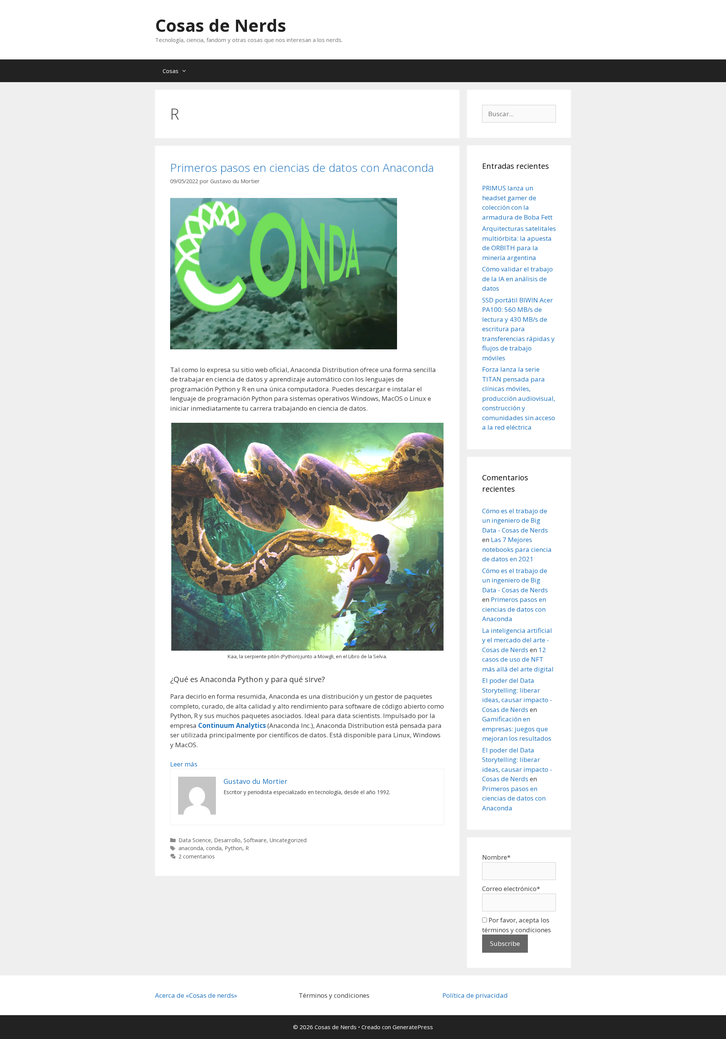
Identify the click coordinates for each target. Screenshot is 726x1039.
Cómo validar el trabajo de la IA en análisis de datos (517, 279)
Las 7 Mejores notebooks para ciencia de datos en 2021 (517, 549)
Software (255, 840)
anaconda (190, 848)
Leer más (183, 764)
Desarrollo (227, 840)
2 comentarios (196, 856)
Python (233, 848)
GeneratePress (412, 1027)
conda (214, 848)
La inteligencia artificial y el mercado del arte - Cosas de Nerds (517, 640)
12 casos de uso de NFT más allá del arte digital (518, 659)
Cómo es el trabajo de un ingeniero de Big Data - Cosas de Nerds (515, 520)
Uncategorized (288, 840)
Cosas (170, 71)
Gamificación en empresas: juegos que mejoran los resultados (516, 729)
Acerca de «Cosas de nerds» (196, 995)
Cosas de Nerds (220, 25)
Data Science (194, 840)
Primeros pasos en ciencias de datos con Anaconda (302, 167)
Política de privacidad (475, 995)
